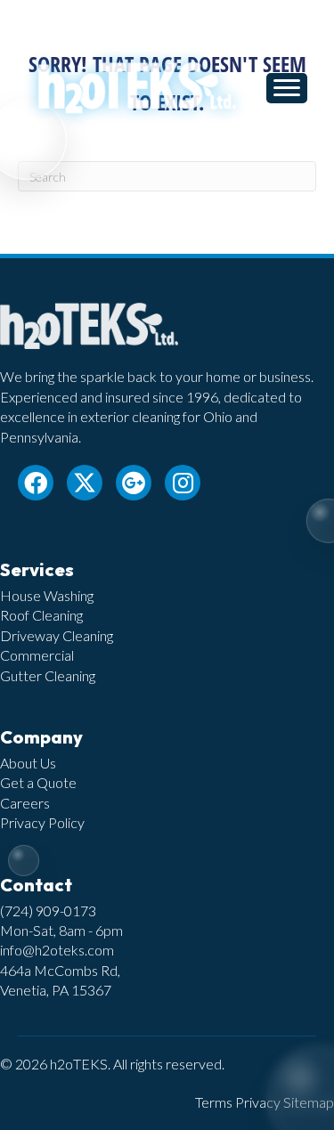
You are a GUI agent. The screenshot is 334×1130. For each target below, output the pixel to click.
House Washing (47, 595)
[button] (35, 482)
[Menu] (286, 88)
